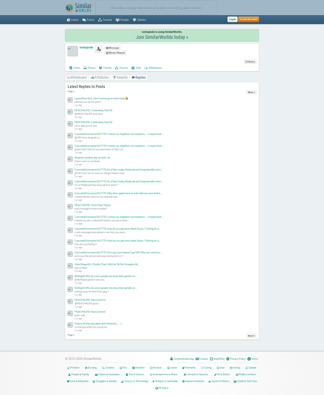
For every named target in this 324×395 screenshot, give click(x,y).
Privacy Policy (238, 358)
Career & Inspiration (109, 374)
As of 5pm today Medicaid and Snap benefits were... (135, 169)
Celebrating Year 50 (101, 110)
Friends (107, 67)
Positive (74, 367)
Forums (123, 67)
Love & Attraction (79, 381)
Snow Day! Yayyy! (101, 205)
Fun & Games (136, 374)
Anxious (157, 367)
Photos (91, 67)
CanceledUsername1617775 (90, 134)
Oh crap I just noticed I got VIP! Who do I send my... (134, 252)
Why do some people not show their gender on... (111, 276)
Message (113, 47)
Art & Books (223, 374)
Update (252, 367)
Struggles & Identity (106, 381)
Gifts (138, 67)
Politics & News (247, 374)
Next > (251, 92)
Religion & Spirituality (166, 381)
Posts (76, 67)
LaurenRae (80, 98)
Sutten (78, 323)
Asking (236, 367)
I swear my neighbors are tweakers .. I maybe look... (135, 134)
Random (140, 367)
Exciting (92, 367)
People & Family (80, 374)
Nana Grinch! (98, 299)
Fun (124, 367)
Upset (173, 367)
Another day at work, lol (97, 157)
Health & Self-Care (246, 381)
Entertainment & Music (165, 374)
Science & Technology (136, 381)
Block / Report (116, 52)
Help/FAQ (218, 358)
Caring (207, 367)
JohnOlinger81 (82, 264)
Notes (251, 61)
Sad (221, 367)
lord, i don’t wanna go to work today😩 (108, 98)
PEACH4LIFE (82, 110)
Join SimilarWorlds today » (162, 37)
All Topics (163, 387)
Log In (232, 19)
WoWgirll (79, 276)
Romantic (190, 367)
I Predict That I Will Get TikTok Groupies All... (115, 264)
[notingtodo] (73, 51)
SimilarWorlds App (183, 358)
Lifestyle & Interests (197, 374)
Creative (109, 367)
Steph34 (79, 157)
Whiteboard (154, 67)
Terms (254, 358)
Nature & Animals (194, 381)
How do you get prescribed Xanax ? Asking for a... (134, 228)
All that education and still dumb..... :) (102, 323)
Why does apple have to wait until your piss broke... (134, 193)
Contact (203, 358)
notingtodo (86, 47)
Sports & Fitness (220, 381)
